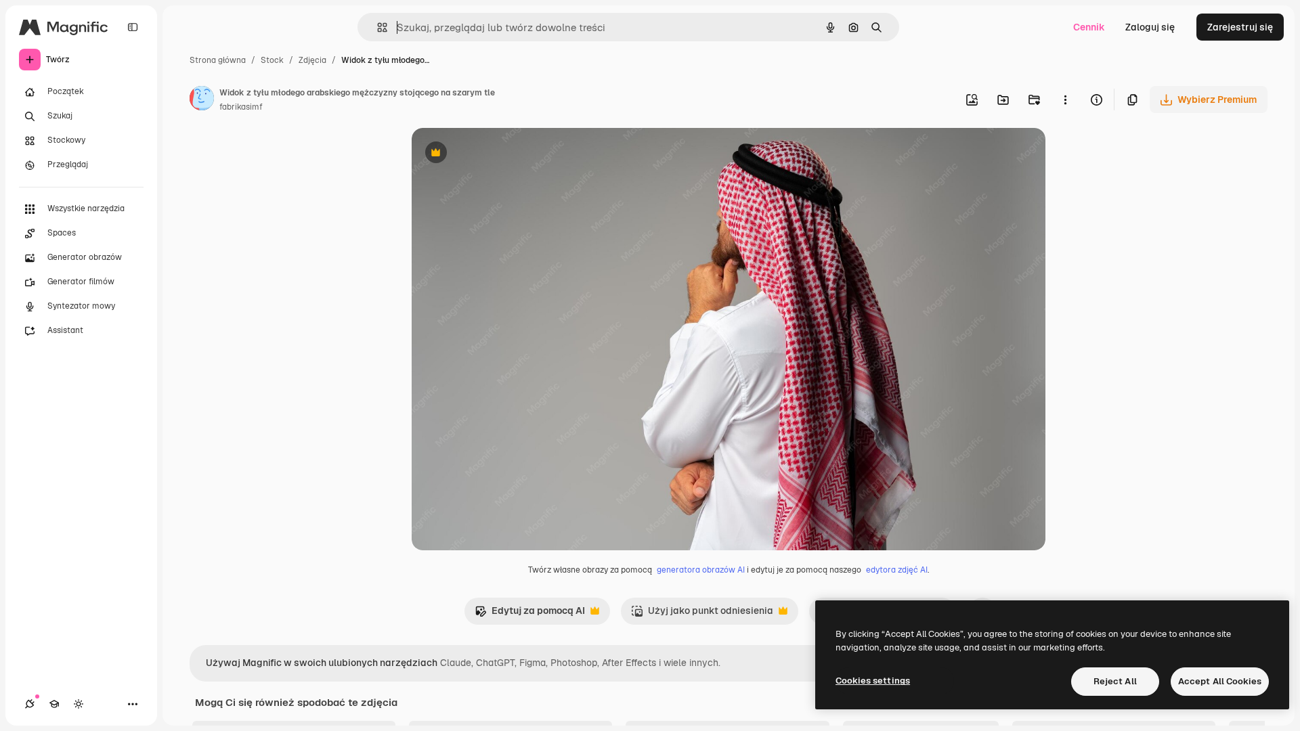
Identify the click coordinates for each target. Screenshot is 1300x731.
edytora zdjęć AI (897, 569)
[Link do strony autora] (202, 100)
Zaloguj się (1150, 27)
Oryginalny (505, 154)
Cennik (1089, 27)
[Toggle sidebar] (133, 27)
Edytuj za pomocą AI (530, 614)
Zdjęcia (312, 60)
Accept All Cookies (1219, 681)
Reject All (1115, 681)
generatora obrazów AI (701, 569)
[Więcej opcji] (1065, 99)
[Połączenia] (30, 704)
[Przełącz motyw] (78, 704)
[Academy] (54, 704)
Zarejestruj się (1240, 27)
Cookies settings (873, 680)
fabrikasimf (241, 107)
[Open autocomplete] (376, 27)
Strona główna (218, 60)
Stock (272, 60)
